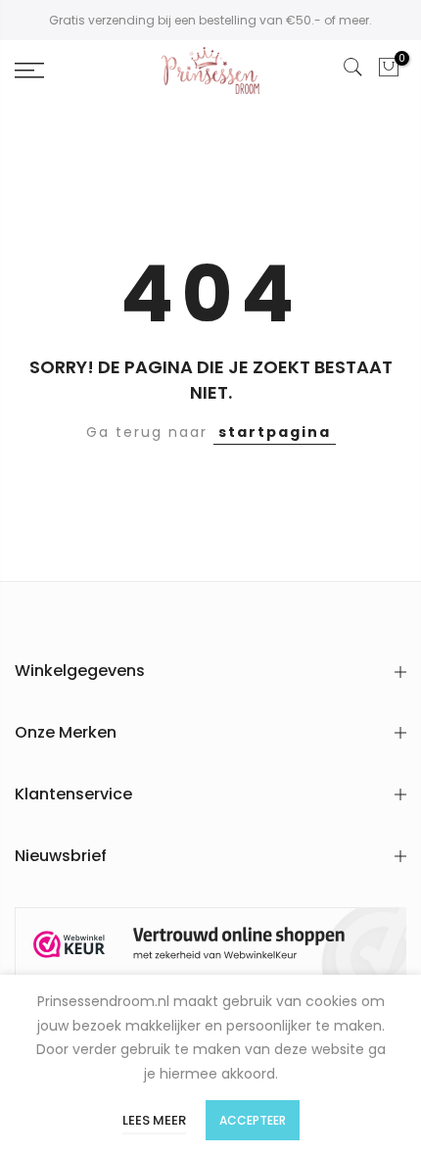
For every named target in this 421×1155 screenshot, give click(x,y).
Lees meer (154, 1120)
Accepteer (252, 1120)
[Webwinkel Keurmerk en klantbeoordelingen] (210, 945)
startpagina (274, 432)
